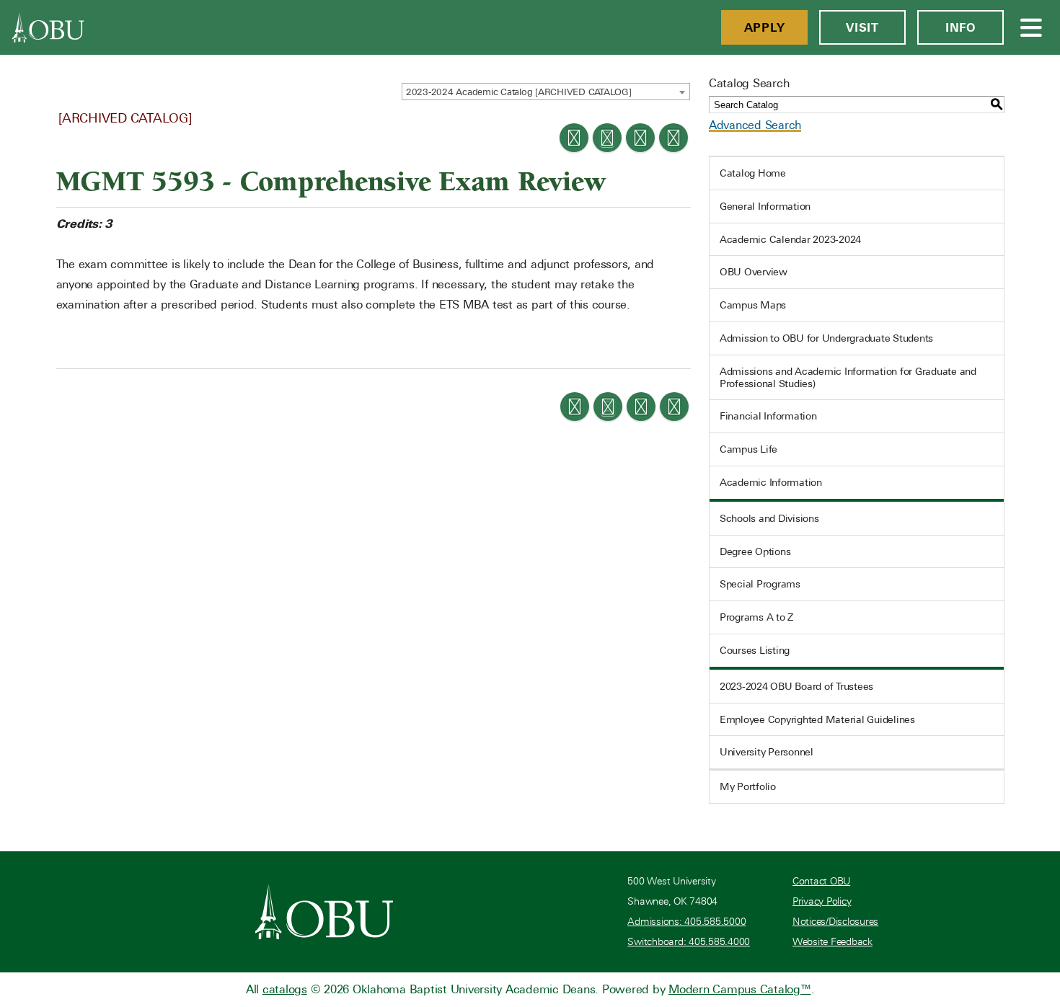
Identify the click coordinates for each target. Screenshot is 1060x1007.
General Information (765, 206)
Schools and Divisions (769, 518)
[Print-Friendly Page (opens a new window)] (640, 137)
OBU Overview (753, 272)
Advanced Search (755, 125)
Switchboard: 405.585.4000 (688, 942)
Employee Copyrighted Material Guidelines (817, 719)
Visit (862, 27)
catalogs (284, 989)
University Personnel (766, 752)
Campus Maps (753, 305)
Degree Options (755, 551)
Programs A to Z (756, 617)
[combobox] (546, 91)
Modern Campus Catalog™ (739, 989)
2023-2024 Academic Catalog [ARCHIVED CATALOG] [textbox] (519, 91)
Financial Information (768, 416)
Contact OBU (821, 881)
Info (960, 27)
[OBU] (48, 27)
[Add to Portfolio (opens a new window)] (574, 137)
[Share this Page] (607, 137)
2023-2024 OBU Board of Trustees (796, 686)
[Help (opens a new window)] (673, 137)
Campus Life (748, 449)
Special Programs (760, 584)
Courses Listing (755, 650)
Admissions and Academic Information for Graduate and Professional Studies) (848, 377)
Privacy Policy (822, 901)
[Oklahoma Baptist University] (324, 912)
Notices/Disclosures (835, 921)
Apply (764, 27)
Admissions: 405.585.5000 (686, 921)
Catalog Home (753, 173)
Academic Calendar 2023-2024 (790, 239)
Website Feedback (832, 942)
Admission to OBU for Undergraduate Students (826, 338)
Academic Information (771, 482)
